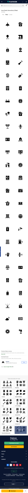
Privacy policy (15, 474)
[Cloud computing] (7, 318)
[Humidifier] (7, 50)
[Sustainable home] (20, 24)
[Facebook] (8, 465)
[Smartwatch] (20, 255)
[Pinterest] (14, 465)
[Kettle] (7, 203)
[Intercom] (7, 62)
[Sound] (20, 267)
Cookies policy (22, 474)
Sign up (14, 471)
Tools (2, 453)
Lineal (10, 14)
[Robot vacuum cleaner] (20, 216)
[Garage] (20, 178)
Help (2, 456)
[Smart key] (20, 62)
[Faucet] (7, 165)
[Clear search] (20, 5)
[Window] (20, 318)
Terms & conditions (7, 474)
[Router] (7, 101)
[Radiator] (7, 216)
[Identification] (20, 190)
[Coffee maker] (20, 37)
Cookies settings (19, 475)
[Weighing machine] (20, 306)
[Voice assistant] (7, 293)
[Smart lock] (7, 255)
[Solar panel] (7, 267)
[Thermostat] (7, 88)
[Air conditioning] (7, 152)
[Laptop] (20, 203)
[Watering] (7, 306)
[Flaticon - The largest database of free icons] (12, 1)
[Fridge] (7, 178)
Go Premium (14, 446)
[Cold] (7, 331)
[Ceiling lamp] (7, 24)
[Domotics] (20, 88)
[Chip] (20, 101)
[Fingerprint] (7, 75)
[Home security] (20, 114)
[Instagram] (17, 465)
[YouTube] (20, 465)
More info (3, 354)
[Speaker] (7, 280)
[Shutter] (7, 242)
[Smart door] (20, 242)
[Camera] (20, 50)
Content (3, 451)
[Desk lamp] (20, 331)
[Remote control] (20, 75)
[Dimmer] (7, 37)
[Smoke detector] (7, 126)
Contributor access (14, 443)
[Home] (7, 190)
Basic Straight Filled (8, 366)
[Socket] (7, 114)
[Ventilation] (20, 280)
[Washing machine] (20, 293)
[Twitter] (11, 465)
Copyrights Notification (10, 475)
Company (3, 459)
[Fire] (20, 165)
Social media (14, 461)
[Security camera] (20, 229)
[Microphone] (20, 126)
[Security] (7, 229)
